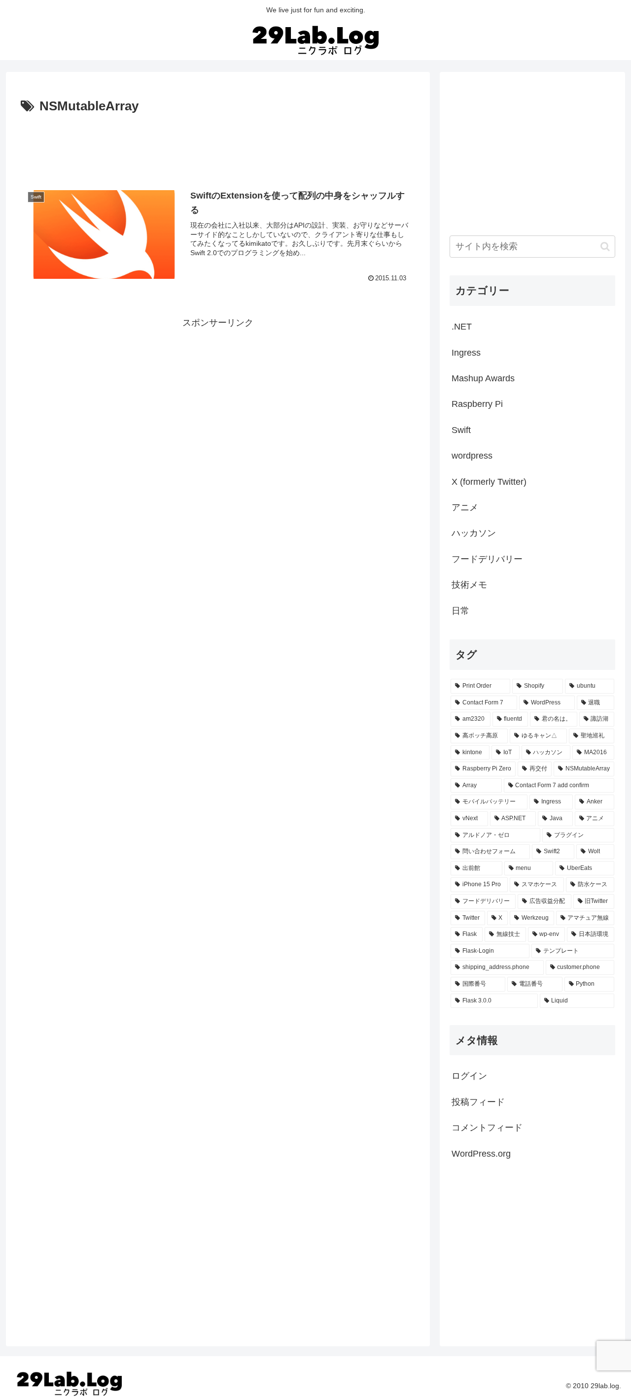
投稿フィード (478, 1102)
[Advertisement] (218, 145)
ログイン (469, 1076)
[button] (605, 246)
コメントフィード (487, 1128)
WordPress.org (481, 1154)
